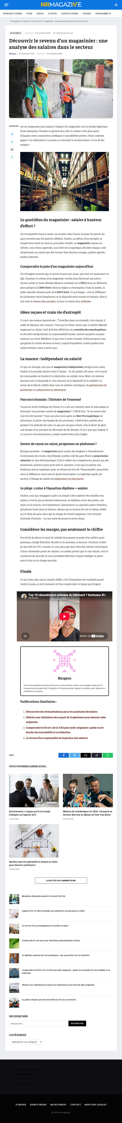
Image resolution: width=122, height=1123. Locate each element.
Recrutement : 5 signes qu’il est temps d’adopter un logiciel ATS (29, 813)
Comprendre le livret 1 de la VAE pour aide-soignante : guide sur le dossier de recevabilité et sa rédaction (66, 971)
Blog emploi (15, 33)
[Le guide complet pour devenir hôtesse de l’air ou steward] (14, 1003)
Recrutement (58, 1104)
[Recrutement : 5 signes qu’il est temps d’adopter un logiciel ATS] (34, 790)
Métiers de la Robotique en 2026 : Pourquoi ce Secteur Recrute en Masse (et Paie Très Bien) (87, 813)
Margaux (12, 54)
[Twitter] (12, 142)
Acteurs (52, 13)
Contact (75, 1104)
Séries (40, 13)
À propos (21, 1104)
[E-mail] (12, 149)
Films (29, 13)
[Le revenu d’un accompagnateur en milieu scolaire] (14, 929)
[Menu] (6, 4)
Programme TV (103, 13)
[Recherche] (116, 4)
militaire (86, 301)
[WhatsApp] (12, 157)
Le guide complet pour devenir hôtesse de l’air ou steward (49, 999)
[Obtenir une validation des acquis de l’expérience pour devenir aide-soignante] (14, 988)
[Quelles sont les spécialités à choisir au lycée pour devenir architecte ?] (34, 841)
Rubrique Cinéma (12, 13)
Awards (87, 13)
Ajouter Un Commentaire (61, 880)
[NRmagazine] (61, 5)
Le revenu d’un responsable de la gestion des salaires (57, 737)
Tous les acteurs (25, 1083)
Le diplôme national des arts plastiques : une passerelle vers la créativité (56, 955)
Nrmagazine (15, 21)
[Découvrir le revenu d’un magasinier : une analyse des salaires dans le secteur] (61, 88)
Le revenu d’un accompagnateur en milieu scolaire (45, 925)
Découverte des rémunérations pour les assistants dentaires (61, 711)
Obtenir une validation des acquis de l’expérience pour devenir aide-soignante (58, 984)
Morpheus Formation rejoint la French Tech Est (43, 896)
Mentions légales (95, 1104)
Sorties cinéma (69, 13)
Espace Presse (38, 1104)
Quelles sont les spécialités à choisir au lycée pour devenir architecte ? (33, 863)
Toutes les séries (25, 1078)
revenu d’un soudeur (44, 301)
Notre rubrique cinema (28, 1069)
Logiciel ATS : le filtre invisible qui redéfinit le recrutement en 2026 (53, 910)
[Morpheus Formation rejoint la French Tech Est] (14, 899)
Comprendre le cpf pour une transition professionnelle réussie (51, 940)
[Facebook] (12, 134)
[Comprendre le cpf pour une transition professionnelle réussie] (14, 943)
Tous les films (23, 1074)
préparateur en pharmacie (51, 389)
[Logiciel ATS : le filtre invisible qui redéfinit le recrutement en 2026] (14, 914)
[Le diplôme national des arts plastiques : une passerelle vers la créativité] (14, 958)
